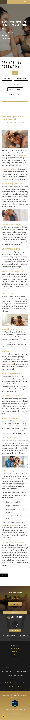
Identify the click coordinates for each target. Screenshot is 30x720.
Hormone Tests (20, 667)
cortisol (19, 401)
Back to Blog (4, 575)
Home (4, 32)
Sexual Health (15, 84)
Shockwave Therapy (20, 155)
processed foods (10, 364)
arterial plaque (5, 276)
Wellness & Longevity (15, 94)
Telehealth (8, 683)
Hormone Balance (21, 79)
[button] (3, 716)
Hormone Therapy (15, 648)
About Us (22, 683)
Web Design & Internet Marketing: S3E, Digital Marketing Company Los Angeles (15, 696)
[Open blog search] (15, 73)
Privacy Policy (8, 709)
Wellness (15, 651)
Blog (8, 32)
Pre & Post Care (11, 675)
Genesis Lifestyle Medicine (9, 169)
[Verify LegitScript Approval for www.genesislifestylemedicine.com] (15, 703)
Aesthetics (7, 79)
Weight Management (15, 89)
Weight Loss (15, 645)
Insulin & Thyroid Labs (21, 671)
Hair (15, 654)
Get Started (15, 631)
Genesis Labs (22, 709)
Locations (11, 686)
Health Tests (9, 667)
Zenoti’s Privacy (15, 709)
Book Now (3, 2)
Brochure (20, 675)
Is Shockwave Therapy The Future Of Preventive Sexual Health (15, 35)
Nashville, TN (15, 612)
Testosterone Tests (7, 671)
